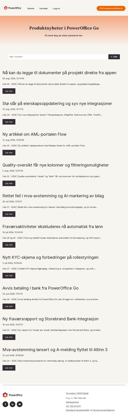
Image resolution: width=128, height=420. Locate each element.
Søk (115, 57)
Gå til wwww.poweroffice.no (111, 8)
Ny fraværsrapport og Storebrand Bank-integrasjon (50, 318)
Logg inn (56, 8)
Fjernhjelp (43, 8)
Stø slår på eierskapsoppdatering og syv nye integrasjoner (57, 103)
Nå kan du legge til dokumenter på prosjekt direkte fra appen (59, 72)
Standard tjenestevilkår (77, 410)
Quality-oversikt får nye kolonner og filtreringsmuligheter (55, 165)
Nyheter (31, 8)
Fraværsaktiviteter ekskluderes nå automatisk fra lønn (52, 226)
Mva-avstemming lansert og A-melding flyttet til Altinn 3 (55, 349)
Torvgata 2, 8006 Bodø (77, 393)
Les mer (9, 91)
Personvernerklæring (104, 410)
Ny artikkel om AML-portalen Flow (34, 134)
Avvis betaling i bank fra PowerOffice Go (40, 288)
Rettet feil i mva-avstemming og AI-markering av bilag (53, 195)
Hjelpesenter (72, 402)
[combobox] (58, 56)
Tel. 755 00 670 (73, 406)
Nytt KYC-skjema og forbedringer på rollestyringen (50, 257)
